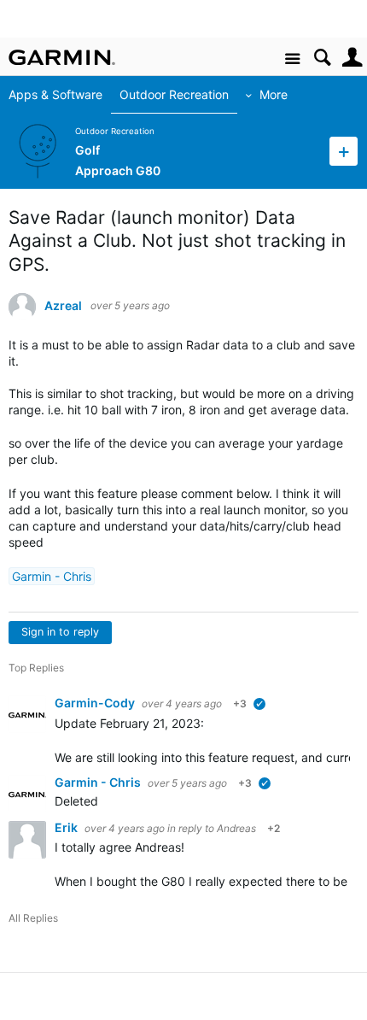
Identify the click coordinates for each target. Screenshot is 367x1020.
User (352, 58)
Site (292, 59)
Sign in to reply (60, 631)
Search (322, 58)
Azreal (63, 306)
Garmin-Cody (96, 702)
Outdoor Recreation (174, 94)
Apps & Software (55, 94)
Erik (67, 827)
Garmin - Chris (51, 576)
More (273, 94)
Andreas (236, 828)
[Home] (62, 57)
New (343, 151)
